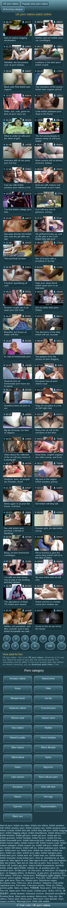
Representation (48, 806)
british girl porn (39, 835)
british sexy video (31, 853)
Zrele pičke (58, 883)
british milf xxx (30, 848)
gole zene (9, 880)
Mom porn (38, 899)
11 (35, 645)
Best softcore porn (48, 777)
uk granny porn (57, 873)
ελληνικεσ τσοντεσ (35, 893)
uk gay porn (43, 873)
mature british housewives (41, 865)
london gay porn (19, 865)
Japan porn (14, 890)
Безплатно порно (48, 880)
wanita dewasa (17, 893)
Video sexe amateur (25, 896)
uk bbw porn (21, 870)
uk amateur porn (47, 868)
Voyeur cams (48, 718)
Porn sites (21, 885)
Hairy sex (52, 896)
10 (24, 645)
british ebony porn (57, 833)
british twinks (56, 855)
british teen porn (8, 855)
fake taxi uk (22, 863)
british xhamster (8, 858)
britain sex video (22, 825)
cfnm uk (39, 858)
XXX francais (58, 888)
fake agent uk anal (19, 860)
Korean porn (32, 880)
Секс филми (50, 899)
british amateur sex (35, 828)
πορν (60, 899)
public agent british (16, 868)
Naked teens (48, 678)
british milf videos (13, 848)
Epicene (18, 806)
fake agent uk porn (38, 860)
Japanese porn (7, 885)
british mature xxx (26, 845)
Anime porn (41, 896)
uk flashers (30, 873)
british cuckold (7, 830)
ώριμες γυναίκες (8, 901)
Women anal (17, 718)
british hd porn (39, 838)
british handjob (23, 838)
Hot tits (48, 698)
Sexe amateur (34, 883)
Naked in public (17, 737)
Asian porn (45, 888)
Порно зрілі (13, 899)
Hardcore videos (17, 708)
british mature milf (30, 843)
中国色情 (34, 888)
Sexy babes (18, 727)
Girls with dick (48, 786)
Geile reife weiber (41, 901)
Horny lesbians (48, 737)
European (18, 786)
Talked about (17, 757)
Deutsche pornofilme (55, 893)
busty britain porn (25, 858)
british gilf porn (23, 835)
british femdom (7, 835)
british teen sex (24, 855)
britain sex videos (39, 825)
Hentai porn (29, 875)
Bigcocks (48, 767)
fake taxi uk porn (37, 863)
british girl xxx (54, 835)
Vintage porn (28, 878)
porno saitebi (14, 878)
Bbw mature (18, 747)
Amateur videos (18, 678)
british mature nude (49, 843)
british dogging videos (16, 833)
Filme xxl (50, 885)
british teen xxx (41, 855)
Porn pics (40, 878)
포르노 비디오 (55, 890)
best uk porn (6, 825)
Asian (18, 688)
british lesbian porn (54, 840)
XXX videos (5, 875)
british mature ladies (10, 843)
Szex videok (52, 878)
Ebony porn (26, 899)
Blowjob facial (18, 698)
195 (50, 645)
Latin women (17, 777)
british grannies (7, 838)
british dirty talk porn (41, 830)
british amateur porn (15, 828)
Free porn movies (36, 885)
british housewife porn (11, 840)
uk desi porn (48, 870)
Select (17, 767)
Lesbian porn (40, 890)
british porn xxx (12, 850)
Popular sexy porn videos (35, 3)
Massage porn (24, 901)
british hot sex (54, 838)
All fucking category (13, 9)
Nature (17, 796)
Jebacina (46, 883)
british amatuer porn (56, 828)
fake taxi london (8, 863)
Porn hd (4, 890)
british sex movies (42, 850)
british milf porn (43, 845)
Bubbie (48, 727)
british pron (26, 850)
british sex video (14, 853)
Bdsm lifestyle (48, 747)
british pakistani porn (48, 848)
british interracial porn (33, 840)
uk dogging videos (15, 873)
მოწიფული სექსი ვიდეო (48, 875)
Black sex (18, 816)
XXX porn (17, 875)
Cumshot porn (48, 708)
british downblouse (38, 833)
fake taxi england (57, 860)
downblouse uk (51, 858)
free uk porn (53, 863)
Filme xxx (21, 883)
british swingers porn (51, 853)
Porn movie (27, 890)
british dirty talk (22, 830)
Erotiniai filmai (7, 896)
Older (48, 688)
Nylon (48, 757)
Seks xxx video (21, 888)
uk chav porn (34, 870)
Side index (25, 905)
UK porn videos (11, 3)
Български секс (8, 883)
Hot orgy (48, 796)
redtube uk (32, 868)
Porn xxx (20, 880)
